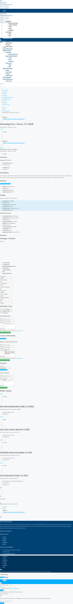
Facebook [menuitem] (14, 119)
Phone (1, 320)
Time (1, 313)
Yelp (4, 567)
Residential (8, 21)
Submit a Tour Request (5, 332)
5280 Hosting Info (7, 77)
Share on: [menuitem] (5, 117)
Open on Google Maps (5, 183)
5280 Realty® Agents (8, 38)
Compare (2, 577)
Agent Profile (9, 43)
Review (1, 385)
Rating (1, 379)
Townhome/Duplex (13, 24)
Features (5, 95)
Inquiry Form (9, 81)
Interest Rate (3, 283)
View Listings (3, 338)
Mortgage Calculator (8, 97)
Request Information (5, 360)
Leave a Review (3, 369)
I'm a (1, 350)
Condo (10, 26)
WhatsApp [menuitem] (5, 119)
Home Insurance (4, 294)
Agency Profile (9, 46)
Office (10, 33)
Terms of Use (19, 330)
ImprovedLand (6, 110)
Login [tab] (4, 580)
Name (1, 319)
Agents (7, 41)
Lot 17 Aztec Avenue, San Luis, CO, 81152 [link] (15, 429)
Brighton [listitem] (5, 538)
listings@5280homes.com (6, 4)
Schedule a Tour (7, 99)
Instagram (5, 560)
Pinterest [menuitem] (10, 119)
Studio (10, 28)
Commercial (9, 32)
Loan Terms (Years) (4, 287)
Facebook (5, 556)
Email (1, 322)
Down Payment (3, 280)
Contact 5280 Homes (8, 53)
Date (1, 311)
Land (4, 109)
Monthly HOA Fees (4, 297)
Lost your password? (14, 588)
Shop (10, 35)
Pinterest (5, 565)
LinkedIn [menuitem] (20, 119)
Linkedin (4, 561)
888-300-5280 (3, 2)
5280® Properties (7, 50)
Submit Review (4, 387)
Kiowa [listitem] (4, 544)
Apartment (11, 30)
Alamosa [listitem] (5, 542)
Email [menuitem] (23, 119)
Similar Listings (6, 104)
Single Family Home (13, 23)
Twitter (4, 558)
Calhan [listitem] (4, 540)
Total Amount (3, 276)
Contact (5, 100)
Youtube (5, 563)
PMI (1, 301)
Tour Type (2, 309)
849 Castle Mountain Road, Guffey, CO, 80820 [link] (17, 406)
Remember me (5, 588)
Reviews (5, 102)
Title (1, 377)
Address (5, 92)
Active (1, 129)
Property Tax (3, 290)
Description (5, 90)
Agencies (8, 44)
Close (6, 577)
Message (2, 329)
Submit (2, 603)
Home (4, 10)
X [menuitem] (17, 119)
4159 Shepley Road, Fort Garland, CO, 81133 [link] (16, 452)
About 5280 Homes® (8, 48)
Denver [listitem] (4, 537)
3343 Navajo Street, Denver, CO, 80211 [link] (14, 475)
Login (2, 590)
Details (4, 93)
